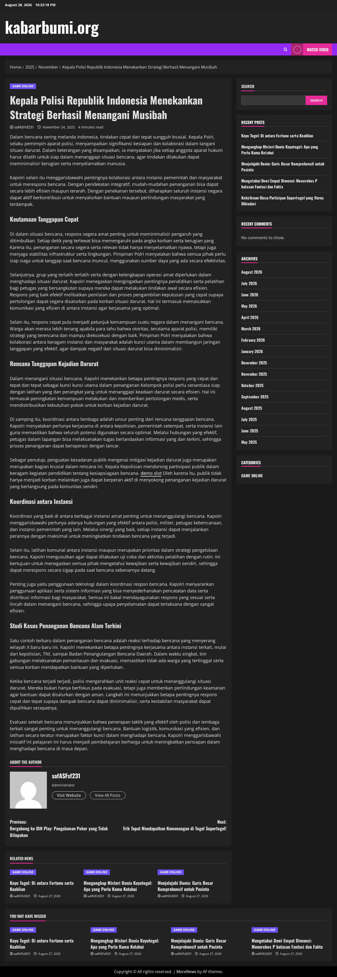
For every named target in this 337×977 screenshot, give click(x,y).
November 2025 (254, 374)
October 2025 (252, 385)
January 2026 (252, 351)
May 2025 (249, 442)
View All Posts (107, 795)
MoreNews (186, 971)
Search (247, 86)
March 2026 (251, 329)
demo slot (151, 473)
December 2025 (254, 363)
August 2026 (251, 272)
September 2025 (254, 397)
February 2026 (253, 340)
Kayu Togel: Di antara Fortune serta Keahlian (42, 886)
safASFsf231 (24, 127)
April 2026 (250, 317)
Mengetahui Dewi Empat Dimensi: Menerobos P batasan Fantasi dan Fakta (279, 184)
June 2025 (249, 431)
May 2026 (249, 306)
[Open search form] (285, 49)
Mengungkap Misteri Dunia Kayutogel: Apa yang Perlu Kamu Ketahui (118, 886)
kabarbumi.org (52, 26)
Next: (174, 825)
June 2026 (249, 295)
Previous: (59, 828)
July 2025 (249, 419)
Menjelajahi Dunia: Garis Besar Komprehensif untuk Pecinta (185, 886)
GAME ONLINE (23, 86)
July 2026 (249, 283)
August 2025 (251, 408)
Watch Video (317, 50)
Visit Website (69, 795)
